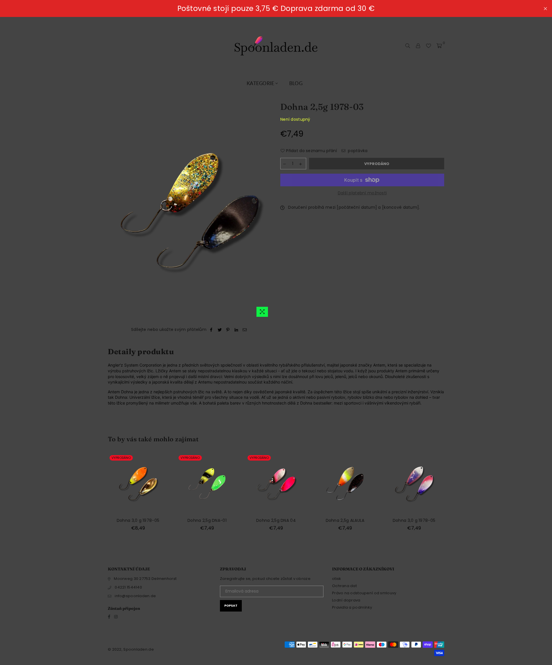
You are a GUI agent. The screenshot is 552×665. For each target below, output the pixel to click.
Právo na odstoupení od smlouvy (364, 593)
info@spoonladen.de (135, 596)
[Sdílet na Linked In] (236, 330)
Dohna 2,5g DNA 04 (276, 520)
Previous (97, 495)
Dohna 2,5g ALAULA (345, 520)
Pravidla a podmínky (352, 607)
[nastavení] (418, 45)
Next (455, 495)
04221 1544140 (128, 587)
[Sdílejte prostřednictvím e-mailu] (245, 330)
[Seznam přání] (428, 45)
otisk (336, 578)
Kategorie (261, 83)
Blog (295, 83)
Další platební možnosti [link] (362, 193)
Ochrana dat (344, 586)
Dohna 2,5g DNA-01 (207, 520)
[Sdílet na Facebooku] (211, 330)
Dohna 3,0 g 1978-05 (138, 520)
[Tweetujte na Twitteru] (220, 330)
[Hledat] (407, 45)
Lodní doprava (346, 600)
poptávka (357, 151)
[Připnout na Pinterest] (228, 330)
